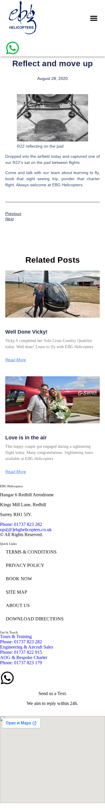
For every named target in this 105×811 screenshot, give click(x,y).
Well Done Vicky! (26, 332)
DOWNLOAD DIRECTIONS (35, 618)
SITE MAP (16, 592)
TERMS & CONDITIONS (31, 551)
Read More (15, 360)
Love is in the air (26, 438)
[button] (94, 18)
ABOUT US (18, 605)
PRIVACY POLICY (25, 565)
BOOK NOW (19, 578)
